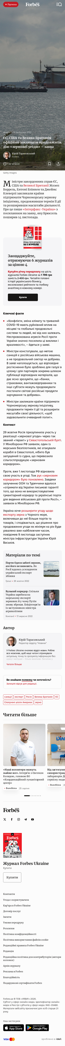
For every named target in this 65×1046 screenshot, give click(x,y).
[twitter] (4, 819)
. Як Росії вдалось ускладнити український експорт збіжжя (23, 569)
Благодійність (11, 977)
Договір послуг (12, 911)
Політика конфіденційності (19, 934)
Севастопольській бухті (45, 440)
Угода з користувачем (16, 899)
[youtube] (32, 819)
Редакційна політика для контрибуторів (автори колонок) (32, 959)
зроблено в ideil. (51, 1039)
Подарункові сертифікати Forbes (22, 983)
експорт (19, 697)
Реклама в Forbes (13, 971)
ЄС (56, 697)
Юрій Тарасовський (23, 153)
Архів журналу (11, 965)
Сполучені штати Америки (18, 702)
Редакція (8, 951)
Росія (29, 697)
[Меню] (59, 4)
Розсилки (8, 928)
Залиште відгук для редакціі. (21, 683)
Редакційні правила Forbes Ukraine (23, 945)
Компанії (10, 616)
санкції (8, 697)
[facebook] (11, 819)
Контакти (9, 894)
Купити (23, 297)
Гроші (8, 581)
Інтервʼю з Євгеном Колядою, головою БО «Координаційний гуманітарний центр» (23, 776)
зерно (38, 702)
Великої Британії (36, 185)
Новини (7, 132)
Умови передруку (13, 922)
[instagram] (18, 819)
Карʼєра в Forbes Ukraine (17, 905)
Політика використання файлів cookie (25, 939)
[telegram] (25, 819)
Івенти (7, 917)
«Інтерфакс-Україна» (39, 209)
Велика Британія (44, 697)
